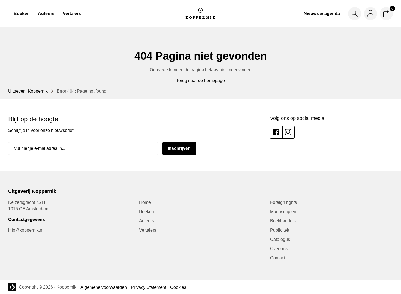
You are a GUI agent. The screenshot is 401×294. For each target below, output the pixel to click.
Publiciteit (279, 230)
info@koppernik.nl (25, 230)
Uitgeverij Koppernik (28, 91)
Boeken (22, 13)
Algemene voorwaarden (103, 287)
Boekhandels (283, 221)
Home (145, 202)
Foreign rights (283, 202)
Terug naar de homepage (200, 80)
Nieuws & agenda (322, 13)
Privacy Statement (148, 287)
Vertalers (72, 13)
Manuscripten (283, 211)
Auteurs (46, 13)
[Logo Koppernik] (200, 13)
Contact (277, 258)
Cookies (178, 287)
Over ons (279, 248)
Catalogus (280, 239)
